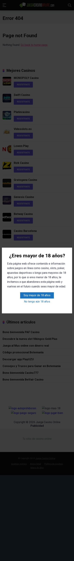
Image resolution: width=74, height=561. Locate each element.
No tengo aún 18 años (37, 301)
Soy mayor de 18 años (37, 295)
